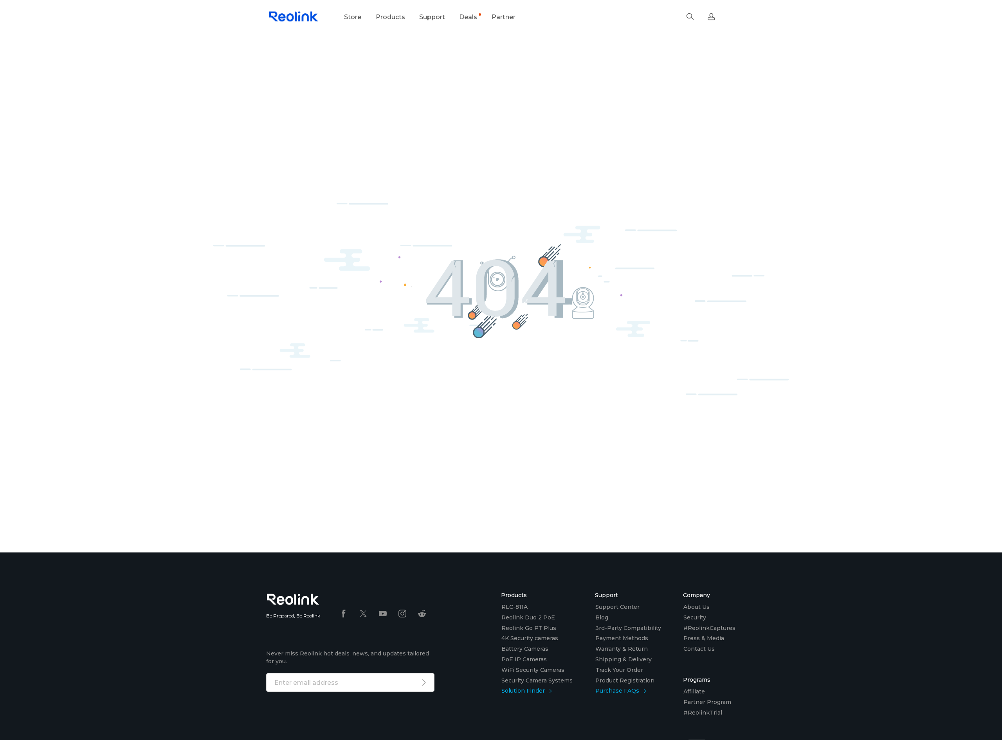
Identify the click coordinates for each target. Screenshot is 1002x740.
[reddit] (422, 614)
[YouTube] (383, 614)
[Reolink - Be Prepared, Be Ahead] (293, 17)
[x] (363, 614)
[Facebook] (344, 614)
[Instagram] (402, 614)
